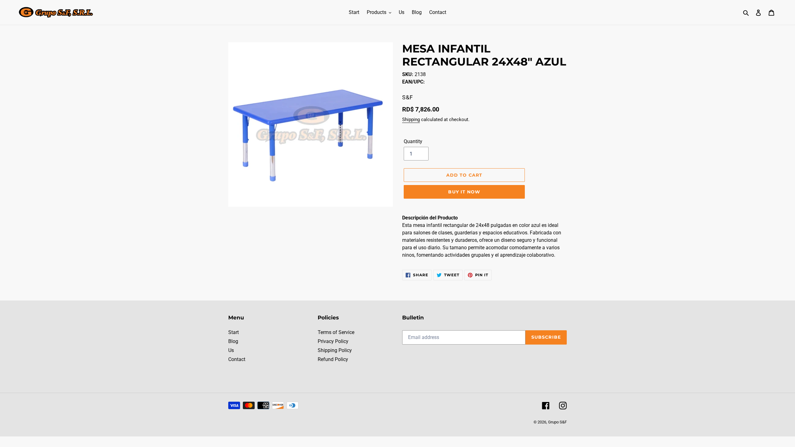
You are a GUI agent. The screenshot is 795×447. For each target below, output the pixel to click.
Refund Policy (333, 359)
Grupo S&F (557, 422)
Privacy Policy (333, 341)
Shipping (411, 119)
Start (233, 332)
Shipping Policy (335, 350)
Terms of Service (336, 332)
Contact (236, 359)
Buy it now (464, 192)
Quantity (413, 141)
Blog (233, 341)
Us (231, 350)
